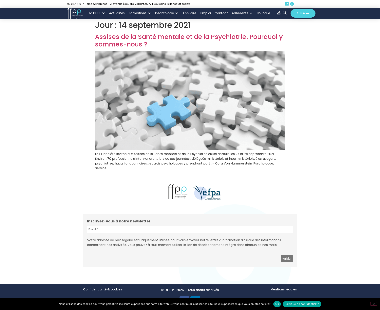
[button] (97, 13)
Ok (277, 303)
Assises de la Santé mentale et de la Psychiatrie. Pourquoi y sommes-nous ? (189, 40)
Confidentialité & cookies (102, 289)
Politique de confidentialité (302, 303)
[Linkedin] (287, 4)
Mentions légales (284, 289)
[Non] (373, 304)
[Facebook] (292, 4)
